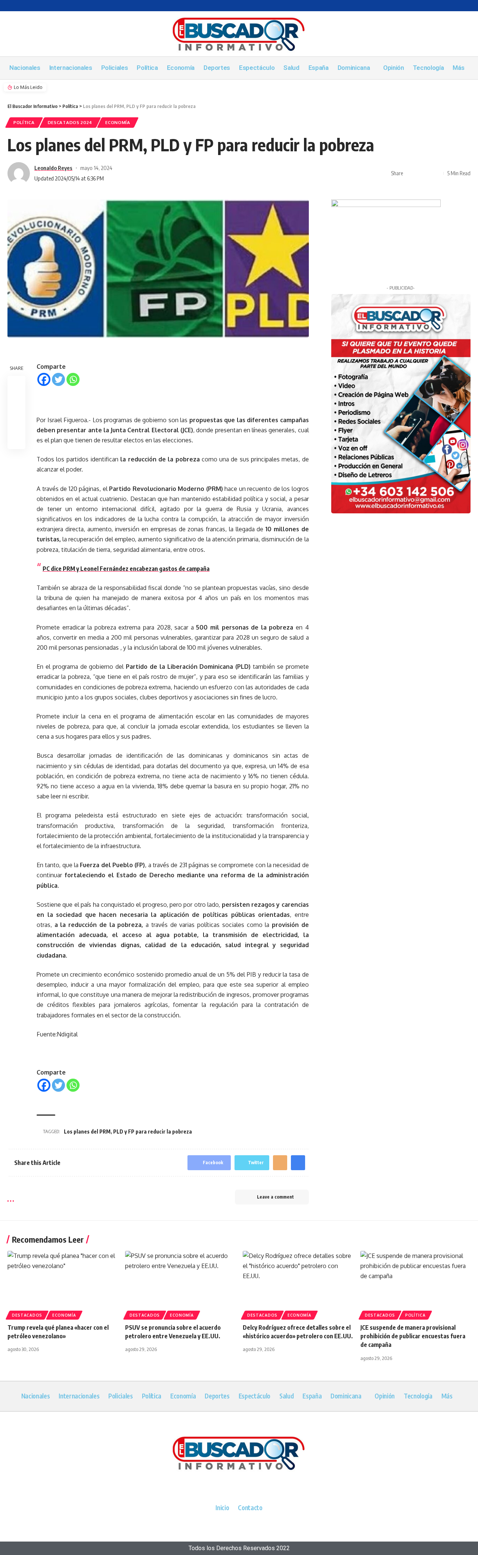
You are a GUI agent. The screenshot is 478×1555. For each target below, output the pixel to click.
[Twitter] (58, 379)
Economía (117, 122)
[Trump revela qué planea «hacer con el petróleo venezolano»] (62, 1284)
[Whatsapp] (73, 379)
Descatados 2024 (70, 122)
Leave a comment (275, 1197)
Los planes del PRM (87, 1131)
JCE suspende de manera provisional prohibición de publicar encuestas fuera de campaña (412, 1336)
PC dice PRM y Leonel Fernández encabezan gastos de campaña (126, 568)
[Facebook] (43, 379)
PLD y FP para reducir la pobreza (152, 1131)
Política (24, 122)
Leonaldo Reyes (53, 167)
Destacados (27, 1315)
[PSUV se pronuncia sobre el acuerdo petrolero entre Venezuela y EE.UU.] (180, 1284)
